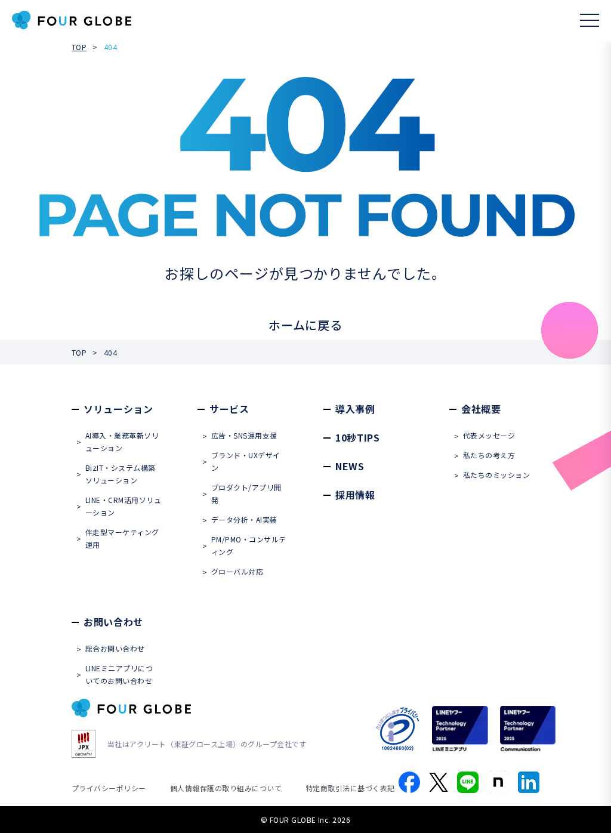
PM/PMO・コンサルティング (248, 545)
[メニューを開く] (589, 20)
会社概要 (481, 409)
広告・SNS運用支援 (244, 435)
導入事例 (355, 409)
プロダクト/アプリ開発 (246, 493)
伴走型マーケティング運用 (122, 538)
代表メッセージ (489, 435)
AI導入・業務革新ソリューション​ (122, 441)
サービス (229, 409)
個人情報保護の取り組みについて (226, 788)
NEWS (350, 466)
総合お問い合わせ (115, 648)
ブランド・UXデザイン (245, 461)
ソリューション (118, 409)
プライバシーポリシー (109, 788)
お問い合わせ (113, 622)
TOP (79, 47)
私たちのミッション (496, 475)
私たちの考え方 (489, 455)
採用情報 (355, 495)
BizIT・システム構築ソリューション (120, 473)
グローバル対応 (237, 571)
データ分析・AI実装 (244, 519)
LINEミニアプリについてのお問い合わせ (119, 674)
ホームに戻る (305, 325)
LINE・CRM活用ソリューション (123, 506)
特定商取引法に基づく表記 (350, 788)
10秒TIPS (357, 437)
